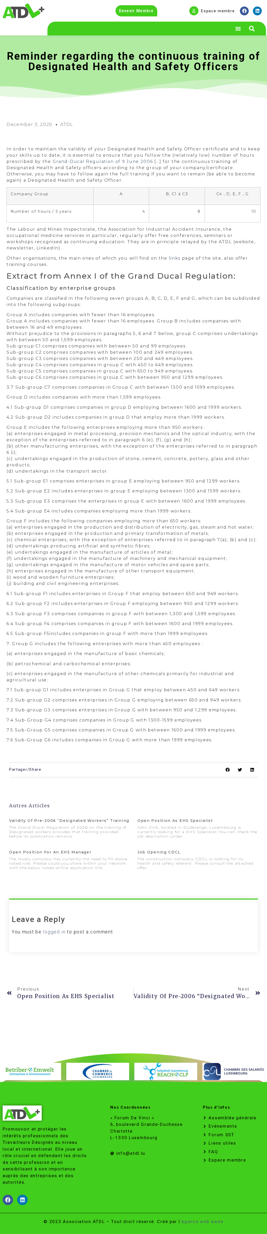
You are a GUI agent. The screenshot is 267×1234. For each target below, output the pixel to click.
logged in (54, 931)
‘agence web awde (201, 1221)
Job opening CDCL (159, 852)
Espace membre (218, 11)
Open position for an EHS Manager (50, 852)
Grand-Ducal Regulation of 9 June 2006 (103, 161)
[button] (251, 28)
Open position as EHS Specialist (175, 820)
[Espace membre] (193, 10)
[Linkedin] (257, 11)
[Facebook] (244, 11)
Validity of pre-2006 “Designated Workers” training (69, 820)
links (175, 258)
